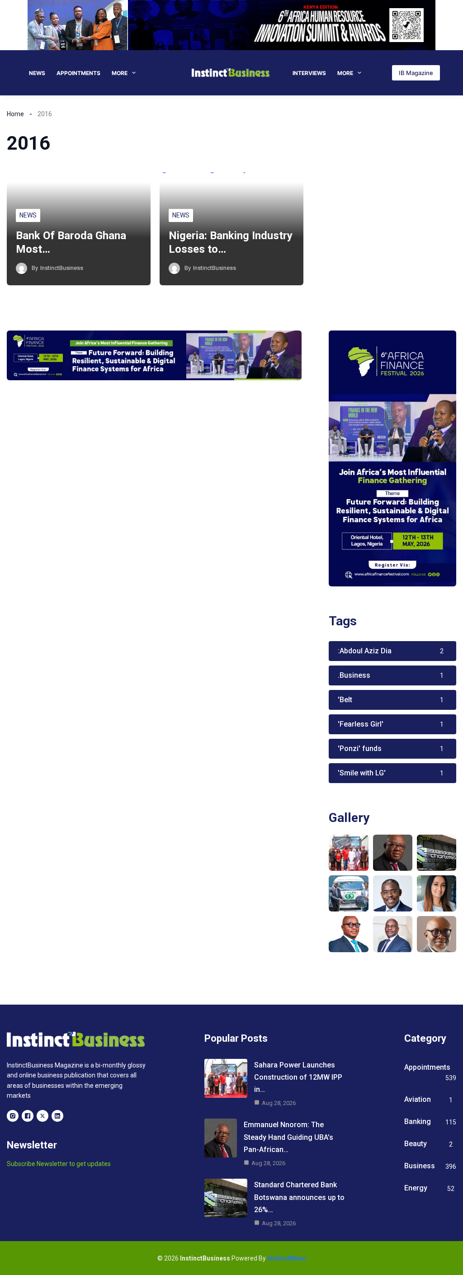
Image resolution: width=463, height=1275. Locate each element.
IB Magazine (416, 72)
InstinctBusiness (61, 267)
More (120, 73)
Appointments (78, 73)
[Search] (379, 73)
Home (15, 114)
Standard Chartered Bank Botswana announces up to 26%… (299, 1197)
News (37, 73)
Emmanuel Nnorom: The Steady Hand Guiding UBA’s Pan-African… (288, 1136)
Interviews (309, 73)
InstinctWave (286, 1258)
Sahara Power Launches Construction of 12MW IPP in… (298, 1077)
